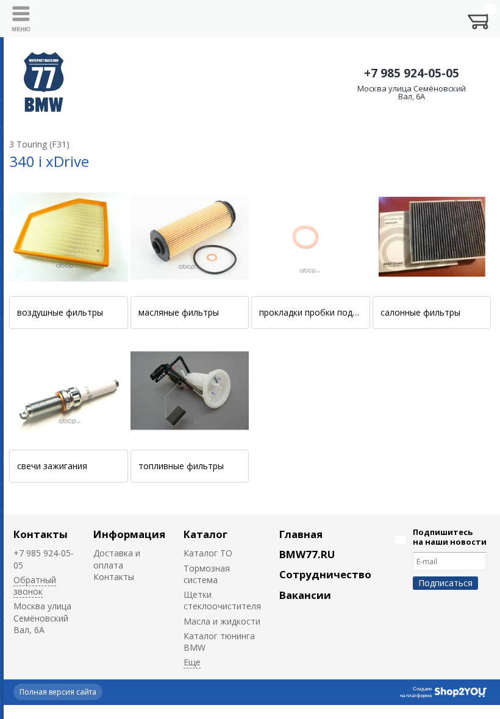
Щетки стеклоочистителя (222, 600)
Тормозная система (207, 574)
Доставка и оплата (116, 558)
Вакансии (305, 595)
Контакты (40, 534)
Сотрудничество (325, 574)
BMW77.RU (307, 554)
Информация (129, 534)
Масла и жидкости (222, 621)
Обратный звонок (34, 585)
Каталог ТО (208, 553)
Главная (301, 534)
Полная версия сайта (58, 692)
